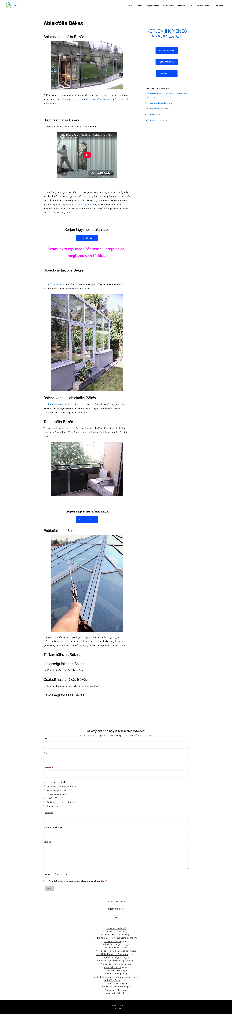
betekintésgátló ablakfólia (99, 99)
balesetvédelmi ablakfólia (58, 404)
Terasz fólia (52, 806)
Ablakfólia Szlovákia (116, 993)
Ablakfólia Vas (112, 983)
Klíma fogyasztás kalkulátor (156, 108)
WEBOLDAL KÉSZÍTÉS (116, 1005)
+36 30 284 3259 (87, 238)
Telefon (48, 767)
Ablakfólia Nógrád (112, 957)
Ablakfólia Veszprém (112, 986)
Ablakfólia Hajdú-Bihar (112, 963)
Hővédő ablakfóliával (54, 284)
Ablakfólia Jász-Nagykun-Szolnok (112, 950)
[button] (226, 3)
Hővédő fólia (53, 798)
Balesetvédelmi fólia (57, 794)
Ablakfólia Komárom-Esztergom (112, 954)
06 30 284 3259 (116, 901)
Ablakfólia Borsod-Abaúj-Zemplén (112, 937)
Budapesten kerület (53, 827)
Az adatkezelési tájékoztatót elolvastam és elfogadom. (78, 881)
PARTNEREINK (116, 1008)
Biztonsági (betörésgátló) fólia (61, 786)
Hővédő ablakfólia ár (154, 114)
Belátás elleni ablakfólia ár (156, 120)
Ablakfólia (13, 5)
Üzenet (47, 841)
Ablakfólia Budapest (116, 928)
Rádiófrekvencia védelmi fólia (61, 802)
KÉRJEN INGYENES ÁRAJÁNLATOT (166, 33)
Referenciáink (167, 73)
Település (48, 812)
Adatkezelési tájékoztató (57, 874)
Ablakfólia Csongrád (112, 944)
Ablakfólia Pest (112, 970)
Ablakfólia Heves (112, 967)
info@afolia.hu (166, 62)
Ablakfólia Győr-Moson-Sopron (112, 960)
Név (45, 738)
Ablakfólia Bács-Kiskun (112, 934)
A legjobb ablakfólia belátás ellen (159, 103)
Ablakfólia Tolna (112, 980)
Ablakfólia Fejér (112, 947)
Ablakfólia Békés (112, 941)
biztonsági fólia (84, 204)
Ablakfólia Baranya (112, 931)
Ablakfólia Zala (112, 990)
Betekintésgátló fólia (57, 790)
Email (46, 753)
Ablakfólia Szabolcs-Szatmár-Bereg (112, 976)
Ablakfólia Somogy (112, 973)
